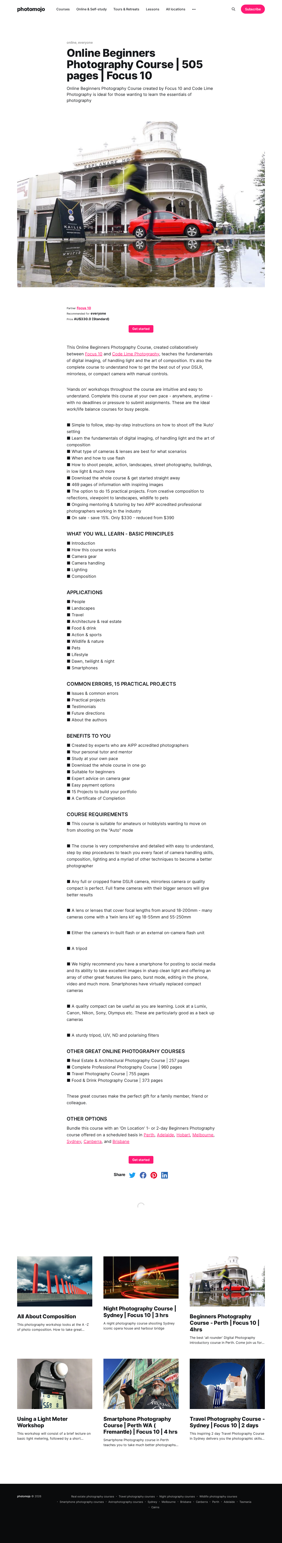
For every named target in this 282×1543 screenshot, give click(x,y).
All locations (175, 9)
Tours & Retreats (126, 9)
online (71, 42)
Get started (141, 329)
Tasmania (245, 1501)
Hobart (183, 1134)
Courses (63, 9)
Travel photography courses (137, 1496)
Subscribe (253, 9)
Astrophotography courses (125, 1501)
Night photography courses (177, 1496)
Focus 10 (84, 308)
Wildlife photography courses (218, 1496)
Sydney (74, 1141)
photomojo (31, 9)
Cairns (155, 1507)
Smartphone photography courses (82, 1501)
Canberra (93, 1141)
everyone (85, 42)
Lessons (152, 9)
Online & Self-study (91, 9)
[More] (194, 9)
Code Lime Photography (135, 353)
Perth (149, 1134)
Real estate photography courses (92, 1496)
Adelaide (165, 1134)
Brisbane (121, 1141)
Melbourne (202, 1134)
